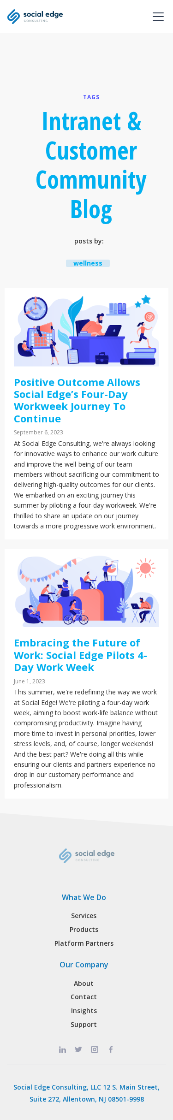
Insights (84, 1010)
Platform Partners (83, 943)
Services (83, 915)
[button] (156, 17)
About (84, 983)
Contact (84, 996)
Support (84, 1024)
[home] (35, 16)
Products (84, 929)
